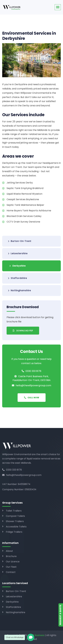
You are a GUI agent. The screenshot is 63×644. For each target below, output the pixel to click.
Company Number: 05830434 (19, 489)
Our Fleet (11, 567)
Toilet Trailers (14, 510)
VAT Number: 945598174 (16, 484)
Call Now (33, 397)
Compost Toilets (15, 516)
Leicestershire (19, 253)
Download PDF (24, 330)
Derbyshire (19, 265)
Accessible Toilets (16, 526)
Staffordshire (19, 278)
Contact (11, 572)
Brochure (11, 556)
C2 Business (37, 635)
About (9, 551)
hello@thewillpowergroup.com (23, 475)
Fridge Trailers (14, 532)
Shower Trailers (15, 521)
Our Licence (12, 561)
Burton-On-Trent (21, 241)
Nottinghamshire (21, 290)
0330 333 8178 (14, 469)
